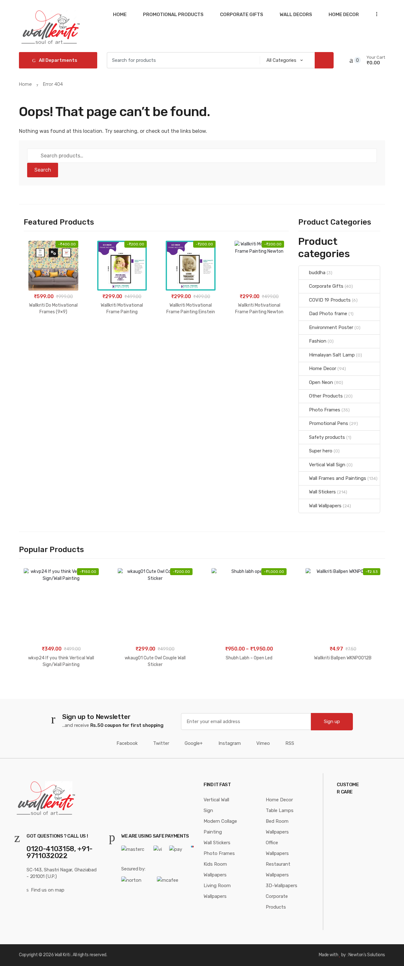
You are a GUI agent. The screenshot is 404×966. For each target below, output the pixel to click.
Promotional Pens (328, 423)
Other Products (326, 396)
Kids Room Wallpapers (215, 869)
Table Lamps (280, 810)
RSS (289, 743)
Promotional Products (173, 14)
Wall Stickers (322, 492)
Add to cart (53, 331)
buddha (317, 272)
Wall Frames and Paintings (337, 478)
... (374, 14)
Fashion (317, 341)
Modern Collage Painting (220, 826)
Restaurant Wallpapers (278, 869)
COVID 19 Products (330, 300)
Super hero (320, 451)
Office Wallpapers (277, 848)
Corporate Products (277, 901)
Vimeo (263, 743)
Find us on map (47, 890)
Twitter (161, 743)
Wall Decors (296, 14)
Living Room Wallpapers (217, 891)
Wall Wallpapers (325, 506)
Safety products (327, 437)
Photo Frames (324, 410)
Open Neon (321, 382)
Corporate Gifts (241, 14)
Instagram (229, 743)
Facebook (127, 743)
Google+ (194, 743)
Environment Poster (331, 327)
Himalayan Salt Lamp (332, 355)
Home (120, 14)
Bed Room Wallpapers (277, 826)
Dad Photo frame (328, 313)
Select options (249, 677)
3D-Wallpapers (281, 885)
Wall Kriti (62, 954)
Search (42, 170)
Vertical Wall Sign (327, 465)
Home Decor (344, 14)
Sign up (332, 721)
